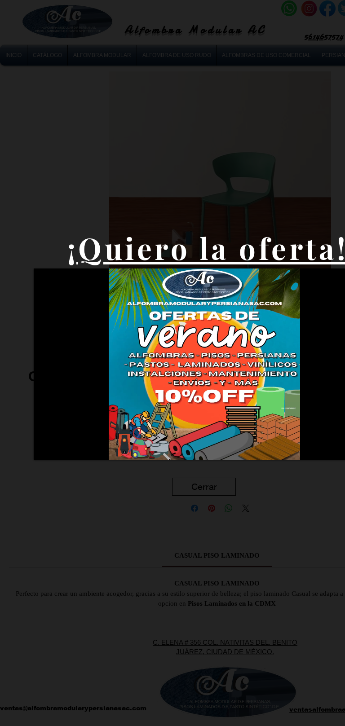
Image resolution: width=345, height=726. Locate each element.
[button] (204, 487)
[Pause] (45, 447)
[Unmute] (60, 447)
